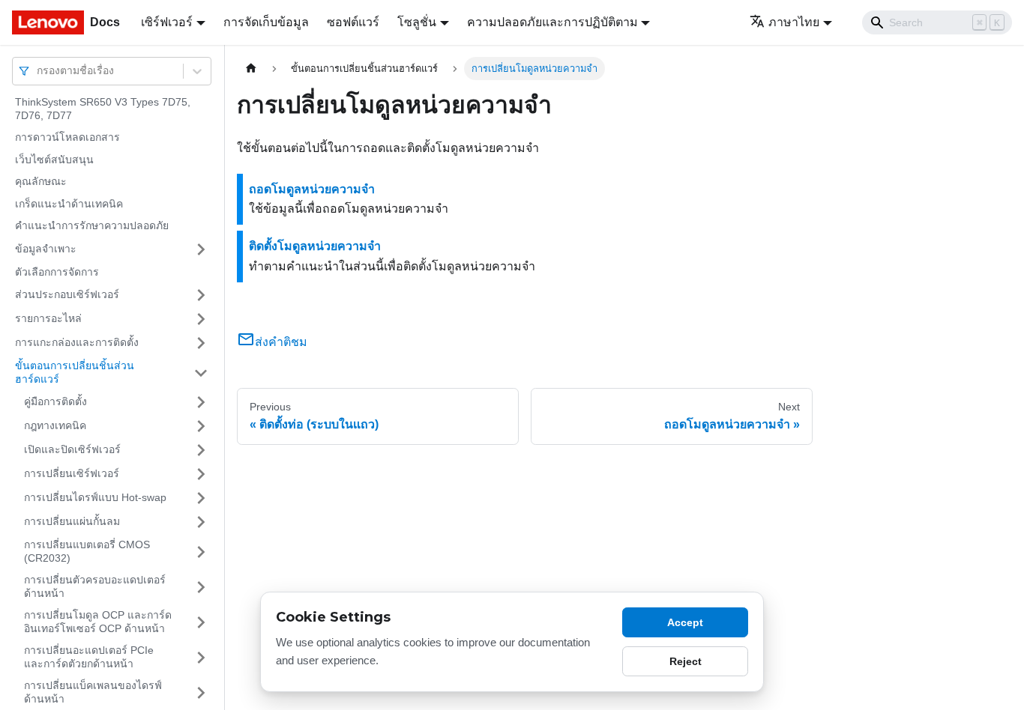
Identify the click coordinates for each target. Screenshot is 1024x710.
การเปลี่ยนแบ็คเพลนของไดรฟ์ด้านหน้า (93, 692)
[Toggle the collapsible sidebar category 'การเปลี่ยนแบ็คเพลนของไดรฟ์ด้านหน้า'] (200, 692)
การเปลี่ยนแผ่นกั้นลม (72, 521)
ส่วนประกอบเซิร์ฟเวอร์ (67, 294)
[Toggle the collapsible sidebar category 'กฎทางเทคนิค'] (200, 426)
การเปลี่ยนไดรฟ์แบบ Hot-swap (95, 497)
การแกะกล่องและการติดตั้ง (77, 342)
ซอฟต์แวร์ (353, 22)
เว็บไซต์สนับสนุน (54, 160)
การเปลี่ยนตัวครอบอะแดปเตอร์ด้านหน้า (95, 586)
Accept (685, 622)
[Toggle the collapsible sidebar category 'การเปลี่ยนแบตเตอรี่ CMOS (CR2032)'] (200, 551)
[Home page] (251, 68)
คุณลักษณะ (41, 181)
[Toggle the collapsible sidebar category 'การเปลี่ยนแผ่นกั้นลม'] (200, 522)
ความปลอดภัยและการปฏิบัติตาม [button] (552, 22)
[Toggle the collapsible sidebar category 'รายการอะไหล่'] (200, 319)
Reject (685, 661)
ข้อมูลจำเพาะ (45, 249)
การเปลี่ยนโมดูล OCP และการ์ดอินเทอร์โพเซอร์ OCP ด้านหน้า (98, 621)
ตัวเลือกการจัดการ (57, 272)
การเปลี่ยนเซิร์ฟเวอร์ (71, 473)
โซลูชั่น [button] (416, 22)
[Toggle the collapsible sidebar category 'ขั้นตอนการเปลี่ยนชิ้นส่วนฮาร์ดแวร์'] (200, 372)
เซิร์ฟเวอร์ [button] (167, 22)
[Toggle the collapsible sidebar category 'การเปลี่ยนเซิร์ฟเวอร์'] (200, 474)
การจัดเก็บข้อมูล (266, 22)
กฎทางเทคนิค (55, 425)
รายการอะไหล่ (48, 318)
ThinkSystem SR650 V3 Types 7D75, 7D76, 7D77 (102, 108)
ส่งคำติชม (281, 342)
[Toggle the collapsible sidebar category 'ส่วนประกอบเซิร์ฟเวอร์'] (200, 295)
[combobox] (38, 70)
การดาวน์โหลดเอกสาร (67, 137)
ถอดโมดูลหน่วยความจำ (312, 189)
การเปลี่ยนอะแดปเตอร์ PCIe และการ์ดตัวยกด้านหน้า (89, 657)
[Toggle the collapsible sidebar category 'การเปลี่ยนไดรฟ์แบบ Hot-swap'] (200, 498)
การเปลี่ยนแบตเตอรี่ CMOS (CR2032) (87, 551)
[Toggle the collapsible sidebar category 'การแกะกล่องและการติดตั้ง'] (200, 343)
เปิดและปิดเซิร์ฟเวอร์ (72, 449)
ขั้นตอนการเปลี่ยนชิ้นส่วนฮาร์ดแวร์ (74, 372)
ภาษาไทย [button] (793, 22)
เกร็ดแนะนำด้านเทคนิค (69, 204)
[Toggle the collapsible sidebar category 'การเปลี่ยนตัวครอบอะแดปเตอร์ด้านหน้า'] (200, 586)
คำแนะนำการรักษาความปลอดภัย (92, 225)
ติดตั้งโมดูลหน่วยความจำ (315, 246)
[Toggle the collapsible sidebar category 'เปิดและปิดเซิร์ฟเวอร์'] (200, 450)
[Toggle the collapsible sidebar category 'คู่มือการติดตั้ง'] (200, 402)
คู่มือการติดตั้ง (55, 401)
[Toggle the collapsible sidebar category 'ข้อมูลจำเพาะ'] (200, 249)
